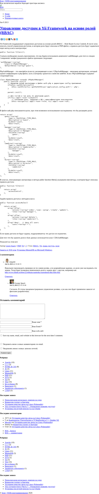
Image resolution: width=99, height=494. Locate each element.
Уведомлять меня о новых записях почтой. (20, 348)
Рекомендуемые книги (14, 18)
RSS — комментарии (13, 433)
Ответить (9, 276)
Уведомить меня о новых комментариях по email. (23, 344)
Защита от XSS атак (8, 250)
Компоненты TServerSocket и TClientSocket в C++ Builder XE (34, 420)
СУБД (7, 390)
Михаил (8, 422)
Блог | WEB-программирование (13, 1)
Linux (7, 371)
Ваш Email (36, 326)
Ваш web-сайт (38, 331)
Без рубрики (10, 384)
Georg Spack (11, 246)
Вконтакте (9, 386)
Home (7, 14)
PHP (19, 246)
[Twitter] (4, 39)
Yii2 (6, 382)
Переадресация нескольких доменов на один (23, 400)
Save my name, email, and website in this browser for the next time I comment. (33, 336)
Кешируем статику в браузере (17, 402)
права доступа (48, 246)
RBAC (36, 246)
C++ (6, 364)
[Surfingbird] (17, 39)
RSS (2, 7)
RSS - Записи (10, 431)
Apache (8, 362)
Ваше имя (36, 322)
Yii (23, 246)
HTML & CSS (10, 367)
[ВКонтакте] (1, 39)
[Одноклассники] (7, 39)
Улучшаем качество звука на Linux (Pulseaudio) (24, 404)
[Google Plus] (14, 39)
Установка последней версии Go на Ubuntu (22, 409)
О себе (7, 16)
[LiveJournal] (12, 39)
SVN (7, 377)
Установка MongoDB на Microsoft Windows (34, 250)
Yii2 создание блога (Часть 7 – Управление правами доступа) (30, 406)
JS (6, 369)
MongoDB (9, 373)
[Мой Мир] (9, 39)
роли (57, 246)
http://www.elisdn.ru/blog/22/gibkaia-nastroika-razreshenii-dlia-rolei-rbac (32, 272)
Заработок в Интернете (14, 388)
